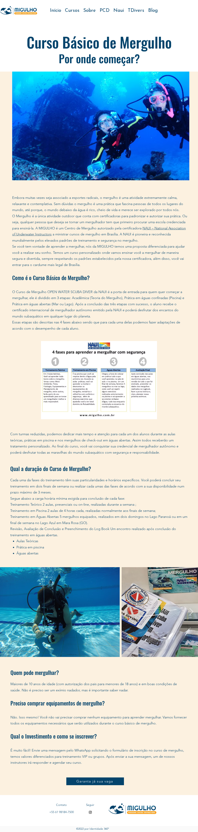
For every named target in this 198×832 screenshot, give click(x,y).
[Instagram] (90, 812)
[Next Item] (191, 612)
